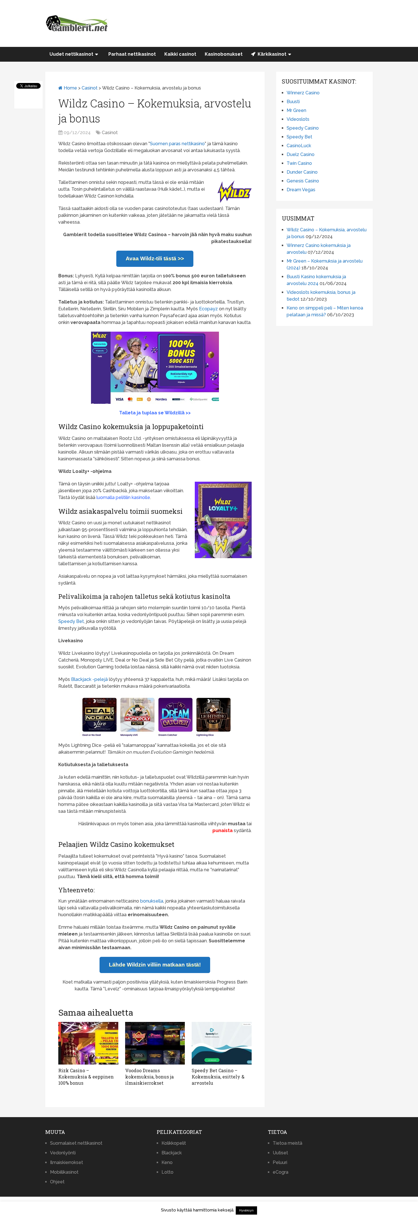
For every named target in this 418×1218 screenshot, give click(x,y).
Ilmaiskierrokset (66, 1162)
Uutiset (280, 1152)
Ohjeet (57, 1181)
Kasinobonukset (224, 54)
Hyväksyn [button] (246, 1210)
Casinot (90, 88)
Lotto (167, 1172)
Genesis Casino (303, 181)
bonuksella (151, 901)
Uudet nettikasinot (71, 54)
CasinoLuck (299, 145)
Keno (167, 1162)
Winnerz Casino (303, 92)
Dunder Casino (302, 172)
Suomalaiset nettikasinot (76, 1143)
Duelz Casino (300, 154)
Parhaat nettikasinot (132, 54)
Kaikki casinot (180, 54)
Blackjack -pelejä (89, 679)
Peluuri (280, 1162)
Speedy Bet (71, 621)
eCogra (280, 1172)
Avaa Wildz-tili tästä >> (155, 258)
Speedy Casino (303, 128)
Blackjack (172, 1152)
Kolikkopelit (174, 1143)
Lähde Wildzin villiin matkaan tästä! (155, 965)
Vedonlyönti (63, 1152)
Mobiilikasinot (64, 1172)
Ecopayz (208, 308)
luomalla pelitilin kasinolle (123, 497)
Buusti (293, 101)
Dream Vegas (301, 189)
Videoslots (298, 119)
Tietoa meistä (287, 1143)
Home (70, 88)
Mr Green (296, 110)
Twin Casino (299, 163)
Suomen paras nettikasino (177, 143)
